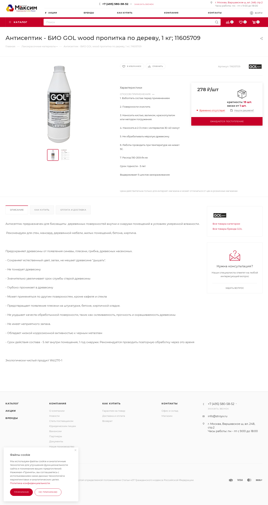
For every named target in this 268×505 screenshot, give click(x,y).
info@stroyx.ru (217, 416)
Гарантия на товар (113, 410)
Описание (17, 210)
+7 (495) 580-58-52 (115, 4)
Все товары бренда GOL (227, 228)
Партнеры (55, 436)
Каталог (12, 403)
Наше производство (61, 446)
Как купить (41, 210)
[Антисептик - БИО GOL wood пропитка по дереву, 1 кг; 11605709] (59, 104)
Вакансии (55, 431)
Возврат (107, 420)
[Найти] (217, 22)
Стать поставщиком (61, 420)
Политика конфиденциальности (30, 483)
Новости (54, 415)
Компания (57, 403)
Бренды (11, 418)
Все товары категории (226, 223)
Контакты (169, 403)
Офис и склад (170, 410)
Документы (56, 441)
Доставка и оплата (113, 415)
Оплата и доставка (73, 210)
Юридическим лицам (62, 426)
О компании (57, 410)
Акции (10, 410)
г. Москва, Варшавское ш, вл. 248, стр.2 (239, 2)
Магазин (167, 415)
